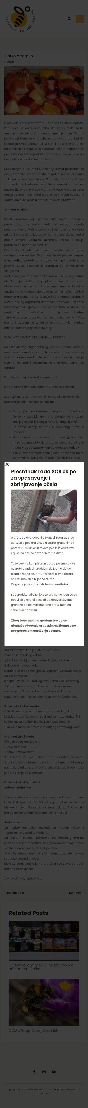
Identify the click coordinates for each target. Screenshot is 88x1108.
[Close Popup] (7, 465)
